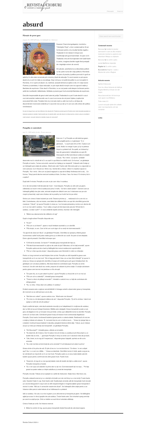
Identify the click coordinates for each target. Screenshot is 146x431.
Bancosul (101, 49)
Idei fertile (36, 132)
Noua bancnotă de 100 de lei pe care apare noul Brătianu (109, 96)
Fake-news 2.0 (103, 101)
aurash (100, 63)
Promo (37, 40)
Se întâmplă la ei (46, 40)
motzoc (55, 40)
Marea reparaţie (110, 63)
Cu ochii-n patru (111, 60)
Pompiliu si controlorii (32, 128)
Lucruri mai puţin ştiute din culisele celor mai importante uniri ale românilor (110, 106)
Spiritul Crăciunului (104, 84)
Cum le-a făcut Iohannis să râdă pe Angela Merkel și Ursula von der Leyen (110, 89)
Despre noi (120, 11)
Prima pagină (110, 11)
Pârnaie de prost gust (31, 35)
